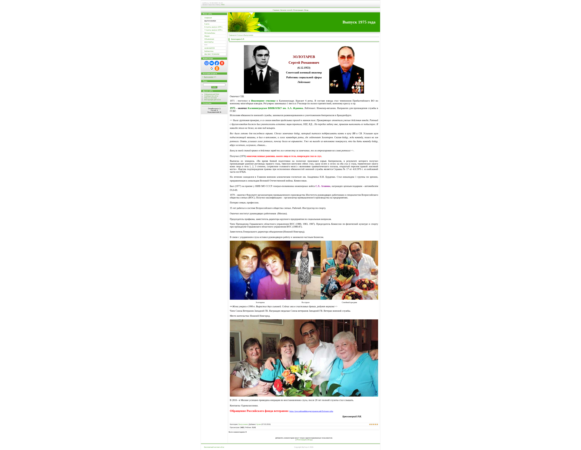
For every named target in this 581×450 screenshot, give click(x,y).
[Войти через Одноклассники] (217, 68)
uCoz (222, 447)
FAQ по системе (210, 98)
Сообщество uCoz (211, 96)
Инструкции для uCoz (212, 100)
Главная (276, 10)
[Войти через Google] (211, 68)
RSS (223, 4)
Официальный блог (211, 94)
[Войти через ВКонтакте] (211, 63)
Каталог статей (286, 10)
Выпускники (208, 77)
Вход (306, 10)
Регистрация (298, 10)
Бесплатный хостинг (212, 447)
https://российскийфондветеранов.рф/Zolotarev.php (311, 411)
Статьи (239, 35)
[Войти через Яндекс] (222, 63)
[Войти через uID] (206, 63)
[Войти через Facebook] (217, 63)
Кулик (258, 424)
